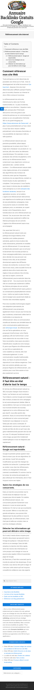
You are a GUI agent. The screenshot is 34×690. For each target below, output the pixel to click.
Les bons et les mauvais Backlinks (14, 594)
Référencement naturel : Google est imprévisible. (18, 57)
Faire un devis (20, 658)
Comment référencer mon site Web (16, 49)
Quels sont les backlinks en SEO (13, 596)
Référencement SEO (11, 687)
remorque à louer (11, 328)
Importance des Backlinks (11, 592)
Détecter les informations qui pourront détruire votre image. (17, 65)
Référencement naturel (22, 687)
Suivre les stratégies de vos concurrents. (16, 61)
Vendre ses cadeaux (24, 655)
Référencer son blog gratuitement (14, 599)
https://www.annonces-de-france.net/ (16, 123)
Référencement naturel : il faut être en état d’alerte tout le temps (16, 53)
